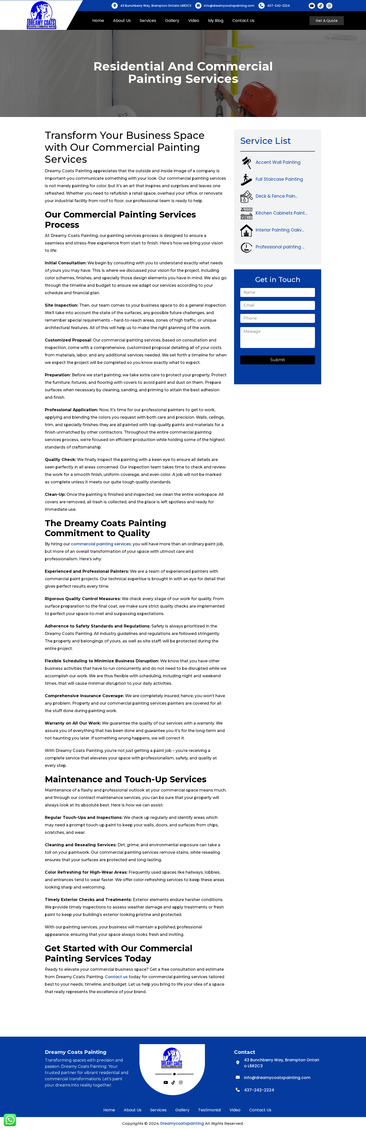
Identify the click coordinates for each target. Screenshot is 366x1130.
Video (193, 20)
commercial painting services (101, 544)
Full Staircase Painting (279, 179)
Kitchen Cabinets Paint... (281, 213)
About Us (122, 20)
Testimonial (209, 1110)
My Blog (215, 20)
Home (98, 20)
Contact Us (243, 20)
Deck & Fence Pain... (277, 196)
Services (148, 20)
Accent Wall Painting (278, 162)
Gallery (172, 20)
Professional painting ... (280, 247)
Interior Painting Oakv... (280, 230)
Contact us (116, 977)
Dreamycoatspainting (182, 1123)
